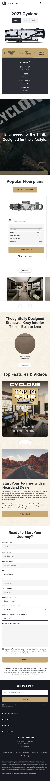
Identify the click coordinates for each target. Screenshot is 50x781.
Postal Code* (8, 561)
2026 (25, 20)
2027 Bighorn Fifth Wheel (25, 741)
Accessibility (44, 752)
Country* (6, 570)
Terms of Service (7, 752)
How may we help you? (11, 623)
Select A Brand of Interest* (14, 614)
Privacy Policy (17, 752)
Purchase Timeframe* (11, 606)
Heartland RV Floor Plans (25, 744)
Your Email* (7, 588)
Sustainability (26, 752)
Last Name (6, 552)
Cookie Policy (35, 752)
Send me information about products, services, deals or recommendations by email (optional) (24, 705)
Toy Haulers (25, 746)
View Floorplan (26, 250)
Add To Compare (28, 256)
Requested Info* (9, 597)
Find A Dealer (25, 514)
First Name (7, 543)
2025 (34, 20)
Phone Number (8, 579)
